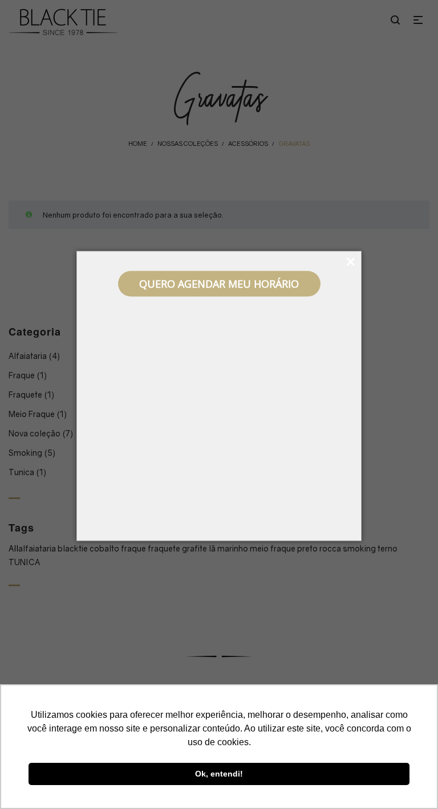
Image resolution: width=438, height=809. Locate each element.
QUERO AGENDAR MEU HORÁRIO (219, 284)
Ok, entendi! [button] (219, 773)
